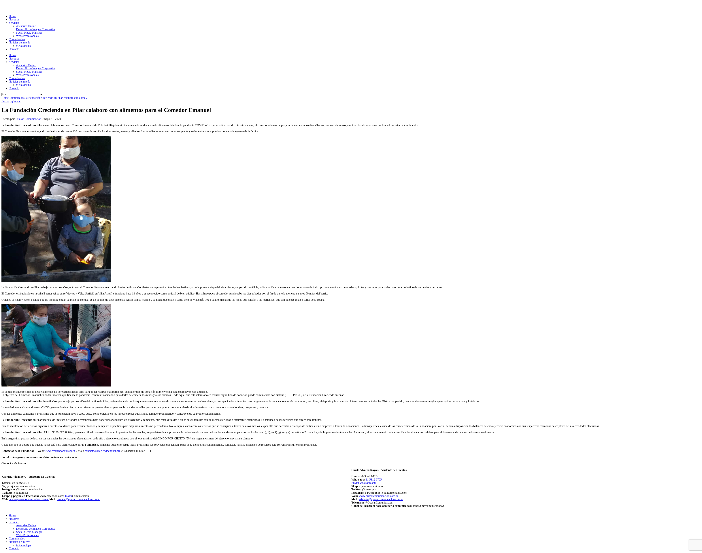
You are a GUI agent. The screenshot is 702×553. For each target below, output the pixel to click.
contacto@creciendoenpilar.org (102, 450)
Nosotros (14, 19)
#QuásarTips (23, 45)
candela (61, 499)
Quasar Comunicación (28, 118)
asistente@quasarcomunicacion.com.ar (381, 499)
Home (12, 16)
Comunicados (17, 39)
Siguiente (15, 101)
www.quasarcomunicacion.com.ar (29, 499)
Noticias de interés (19, 42)
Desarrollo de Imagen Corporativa (35, 29)
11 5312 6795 (373, 479)
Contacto (14, 49)
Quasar (68, 495)
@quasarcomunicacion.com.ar (82, 499)
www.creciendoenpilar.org (59, 450)
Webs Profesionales (27, 35)
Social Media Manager (29, 32)
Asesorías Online (26, 26)
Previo (5, 101)
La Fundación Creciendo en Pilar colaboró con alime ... (56, 97)
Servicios (14, 22)
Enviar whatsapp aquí (363, 482)
